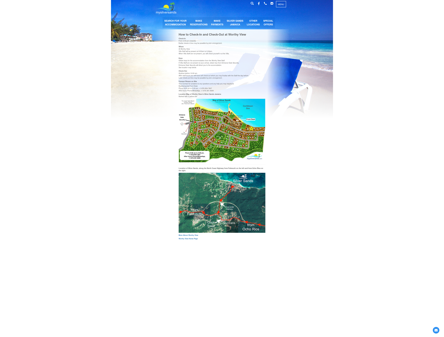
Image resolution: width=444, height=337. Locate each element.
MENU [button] (281, 4)
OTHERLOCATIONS (253, 22)
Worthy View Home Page (188, 238)
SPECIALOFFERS (268, 22)
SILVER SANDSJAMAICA (235, 22)
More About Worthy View (188, 235)
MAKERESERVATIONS (199, 22)
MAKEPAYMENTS (217, 22)
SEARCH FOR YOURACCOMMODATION (175, 22)
